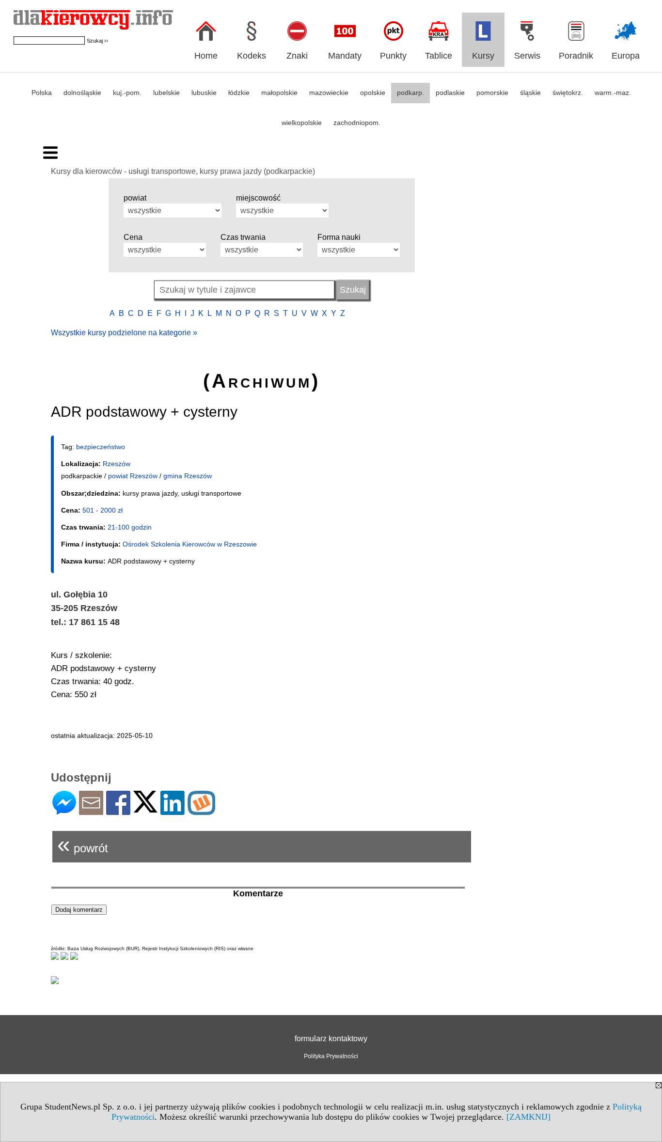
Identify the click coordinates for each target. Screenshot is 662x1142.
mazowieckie (328, 92)
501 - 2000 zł (102, 510)
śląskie (530, 92)
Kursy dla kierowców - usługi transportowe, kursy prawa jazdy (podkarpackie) (183, 171)
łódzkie (239, 92)
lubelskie (166, 92)
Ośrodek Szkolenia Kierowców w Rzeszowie (190, 544)
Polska (42, 92)
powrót (82, 844)
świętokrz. (567, 92)
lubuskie (204, 92)
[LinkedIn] (172, 810)
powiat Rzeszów (133, 476)
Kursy (483, 56)
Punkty (393, 56)
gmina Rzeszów (187, 476)
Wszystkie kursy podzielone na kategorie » (124, 333)
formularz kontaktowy (331, 1038)
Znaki (297, 56)
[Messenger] (64, 810)
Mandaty (345, 56)
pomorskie (492, 92)
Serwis (527, 56)
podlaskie (450, 92)
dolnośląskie (82, 92)
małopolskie (279, 92)
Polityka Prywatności (331, 1056)
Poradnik (576, 56)
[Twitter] (145, 808)
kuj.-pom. (127, 92)
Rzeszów (116, 464)
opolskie (372, 92)
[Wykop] (201, 810)
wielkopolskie (302, 122)
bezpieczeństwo (100, 447)
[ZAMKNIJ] (528, 1117)
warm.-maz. (613, 92)
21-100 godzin (130, 527)
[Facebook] (118, 810)
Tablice (438, 56)
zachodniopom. (356, 122)
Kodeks (251, 56)
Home (206, 56)
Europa (626, 56)
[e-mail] (91, 810)
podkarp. (410, 92)
